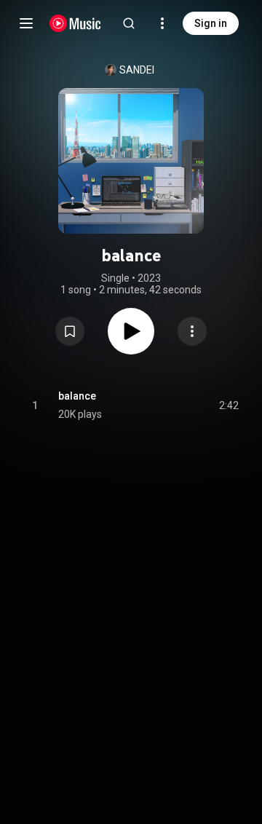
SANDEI (136, 70)
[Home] (75, 23)
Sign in (210, 23)
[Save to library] (70, 331)
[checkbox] (228, 405)
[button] (69, 331)
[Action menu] (192, 331)
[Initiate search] (128, 23)
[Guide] (26, 23)
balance (77, 396)
